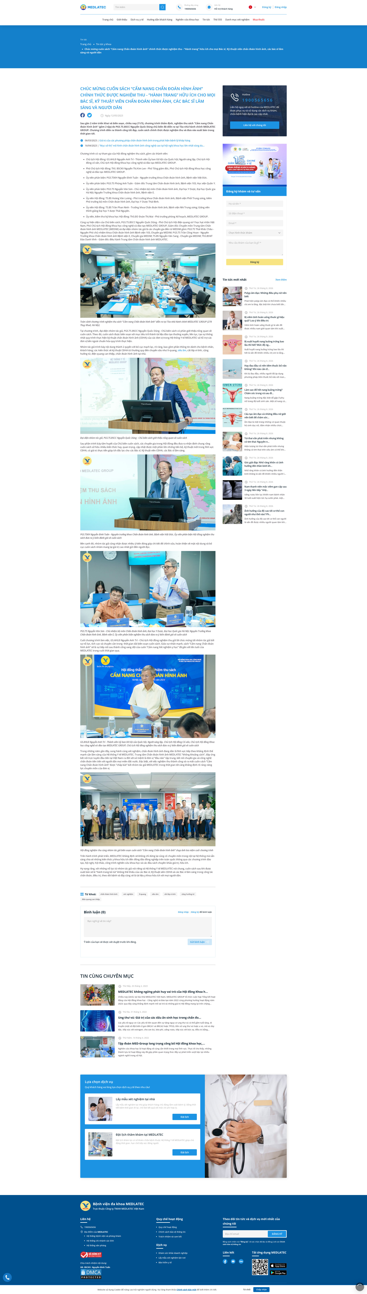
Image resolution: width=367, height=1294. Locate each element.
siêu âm (182, 350)
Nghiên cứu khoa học (187, 19)
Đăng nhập (281, 7)
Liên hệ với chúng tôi (254, 125)
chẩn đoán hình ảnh (108, 894)
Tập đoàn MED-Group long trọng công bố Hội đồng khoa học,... (161, 1043)
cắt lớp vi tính (170, 894)
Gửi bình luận (197, 942)
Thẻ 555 (217, 19)
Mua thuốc (259, 19)
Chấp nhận (261, 1289)
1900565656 (90, 1227)
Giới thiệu (122, 19)
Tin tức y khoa (103, 44)
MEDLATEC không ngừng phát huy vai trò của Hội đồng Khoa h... (163, 992)
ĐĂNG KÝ (277, 1233)
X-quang (142, 894)
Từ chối (246, 1289)
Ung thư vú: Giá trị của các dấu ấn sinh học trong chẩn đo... (159, 1017)
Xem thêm (281, 279)
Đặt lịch (185, 1116)
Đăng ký (266, 7)
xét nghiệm (128, 894)
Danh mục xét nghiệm (237, 19)
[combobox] (254, 233)
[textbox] (254, 233)
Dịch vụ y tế (137, 19)
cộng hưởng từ (188, 894)
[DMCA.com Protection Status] (91, 1274)
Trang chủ (85, 44)
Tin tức (206, 19)
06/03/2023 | (137, 140)
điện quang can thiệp (91, 899)
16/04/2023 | (144, 145)
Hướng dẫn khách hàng (159, 19)
